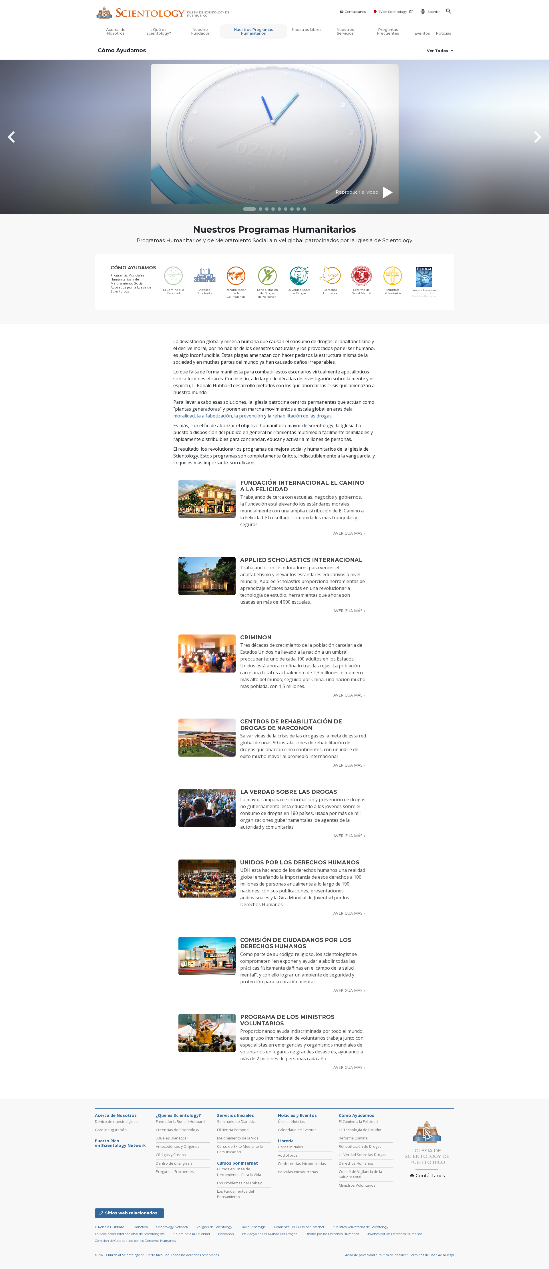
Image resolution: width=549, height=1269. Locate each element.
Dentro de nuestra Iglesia (116, 1121)
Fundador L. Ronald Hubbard (180, 1121)
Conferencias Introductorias (302, 1163)
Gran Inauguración (111, 1129)
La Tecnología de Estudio (360, 1129)
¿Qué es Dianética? (172, 1138)
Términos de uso (422, 1255)
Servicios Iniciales (235, 1115)
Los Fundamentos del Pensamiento (235, 1194)
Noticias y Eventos (297, 1115)
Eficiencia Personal (233, 1129)
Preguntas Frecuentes (388, 31)
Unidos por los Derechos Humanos (332, 1234)
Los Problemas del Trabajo (239, 1183)
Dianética (140, 1227)
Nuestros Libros (307, 29)
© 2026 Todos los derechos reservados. (157, 1255)
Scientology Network (172, 1227)
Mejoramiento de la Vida (237, 1138)
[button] (249, 209)
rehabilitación (287, 416)
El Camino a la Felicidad (358, 1121)
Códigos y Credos (171, 1154)
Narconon (226, 1234)
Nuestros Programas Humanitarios (253, 31)
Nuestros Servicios (345, 31)
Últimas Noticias (291, 1121)
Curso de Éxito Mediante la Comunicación (240, 1149)
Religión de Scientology (214, 1227)
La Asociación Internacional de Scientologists (129, 1234)
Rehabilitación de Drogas (360, 1146)
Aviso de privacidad (360, 1255)
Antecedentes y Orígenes (178, 1146)
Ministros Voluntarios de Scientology (360, 1227)
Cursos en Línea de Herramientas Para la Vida (239, 1171)
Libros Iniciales (290, 1146)
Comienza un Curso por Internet (299, 1227)
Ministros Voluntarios (357, 1185)
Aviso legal (446, 1255)
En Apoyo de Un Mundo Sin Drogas (269, 1234)
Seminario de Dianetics (236, 1121)
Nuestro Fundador (200, 31)
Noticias (443, 33)
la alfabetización (214, 416)
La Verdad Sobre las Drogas (362, 1154)
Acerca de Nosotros (116, 31)
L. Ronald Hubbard (109, 1227)
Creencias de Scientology (177, 1129)
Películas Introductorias (298, 1171)
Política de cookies (392, 1255)
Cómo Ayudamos (122, 50)
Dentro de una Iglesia (174, 1163)
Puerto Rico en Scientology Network (120, 1143)
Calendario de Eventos (297, 1129)
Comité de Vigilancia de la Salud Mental (360, 1174)
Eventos (422, 33)
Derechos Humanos (356, 1163)
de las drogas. (317, 416)
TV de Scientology (392, 11)
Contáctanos (355, 11)
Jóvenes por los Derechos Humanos (394, 1234)
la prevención (248, 416)
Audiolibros (288, 1155)
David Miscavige (253, 1227)
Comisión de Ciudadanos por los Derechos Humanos (135, 1241)
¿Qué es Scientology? (158, 31)
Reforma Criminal (353, 1138)
